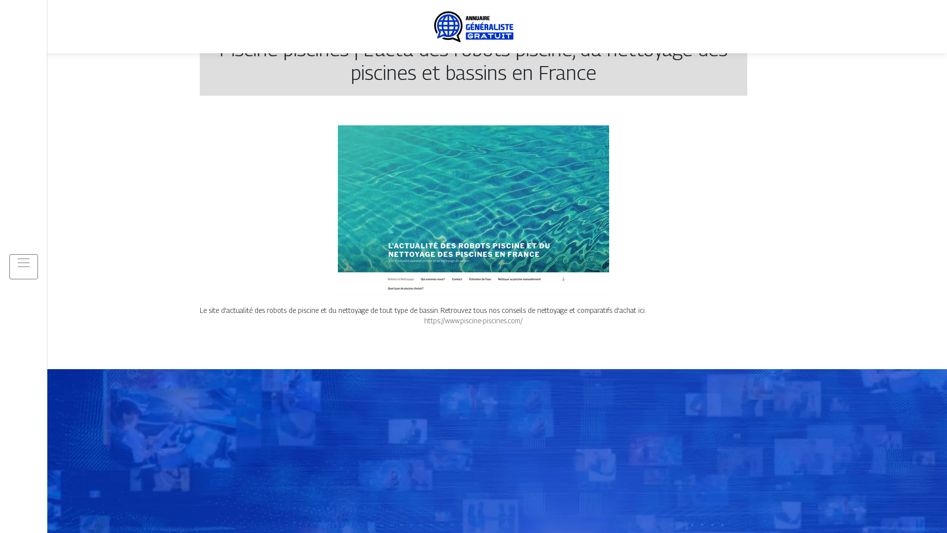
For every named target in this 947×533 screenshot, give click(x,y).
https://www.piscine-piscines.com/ (473, 320)
